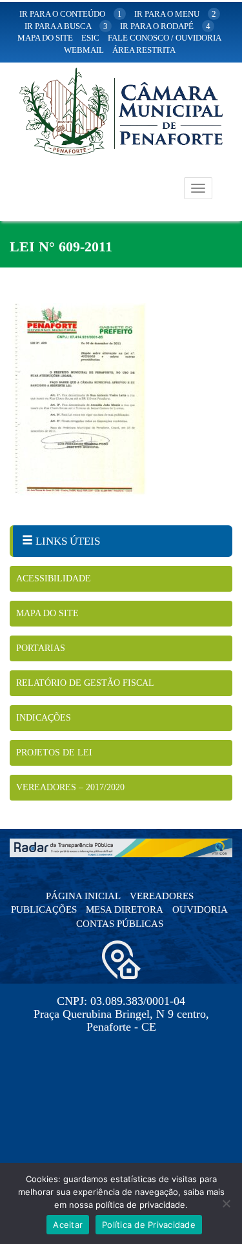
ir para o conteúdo (70, 14)
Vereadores (162, 896)
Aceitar (68, 1225)
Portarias (40, 648)
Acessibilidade (53, 578)
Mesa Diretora (124, 909)
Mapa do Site (47, 613)
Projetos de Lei (54, 752)
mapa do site (45, 38)
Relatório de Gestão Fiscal (85, 683)
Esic (90, 38)
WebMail (84, 50)
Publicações (44, 909)
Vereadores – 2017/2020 (70, 787)
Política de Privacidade (149, 1225)
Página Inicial (83, 896)
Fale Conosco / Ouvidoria (164, 38)
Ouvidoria (200, 909)
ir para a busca (66, 26)
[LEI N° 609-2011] (121, 399)
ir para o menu (175, 14)
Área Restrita (144, 50)
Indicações (43, 718)
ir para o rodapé (165, 26)
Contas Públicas (119, 923)
